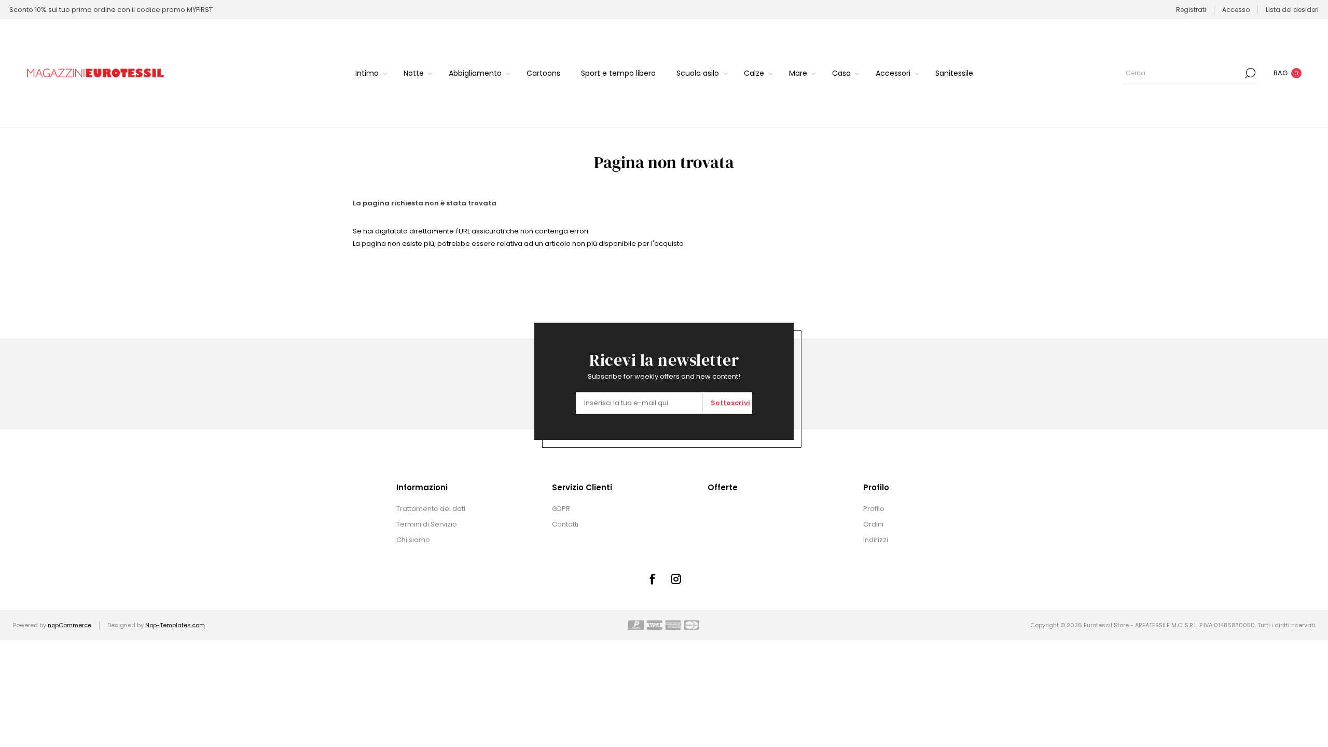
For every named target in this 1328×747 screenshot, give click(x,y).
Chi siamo (413, 540)
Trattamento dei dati (430, 509)
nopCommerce (69, 625)
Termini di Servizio (426, 524)
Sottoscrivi (730, 403)
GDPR (561, 509)
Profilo (873, 509)
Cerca (1250, 73)
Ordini (873, 524)
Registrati (1191, 9)
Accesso (1236, 9)
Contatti (565, 524)
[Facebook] (652, 579)
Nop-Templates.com (175, 625)
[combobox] (1182, 73)
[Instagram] (676, 579)
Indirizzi (875, 540)
